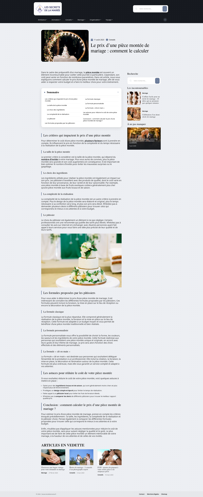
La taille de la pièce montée (57, 105)
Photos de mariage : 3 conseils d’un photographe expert (80, 468)
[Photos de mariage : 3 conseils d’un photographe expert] (81, 457)
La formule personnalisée (94, 103)
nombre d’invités (49, 159)
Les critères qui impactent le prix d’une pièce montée (61, 100)
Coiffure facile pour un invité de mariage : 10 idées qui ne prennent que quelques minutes (151, 99)
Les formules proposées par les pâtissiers (60, 123)
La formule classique (92, 99)
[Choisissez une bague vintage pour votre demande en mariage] (53, 457)
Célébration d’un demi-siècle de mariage (151, 115)
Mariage (44, 473)
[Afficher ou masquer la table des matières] (89, 92)
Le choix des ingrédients (56, 110)
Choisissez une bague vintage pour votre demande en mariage (53, 468)
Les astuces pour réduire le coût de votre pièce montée (100, 113)
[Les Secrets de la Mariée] (47, 8)
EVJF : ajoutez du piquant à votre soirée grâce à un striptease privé (108, 469)
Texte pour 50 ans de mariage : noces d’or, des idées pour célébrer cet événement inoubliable (143, 141)
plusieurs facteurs (93, 140)
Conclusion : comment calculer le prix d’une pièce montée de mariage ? (99, 120)
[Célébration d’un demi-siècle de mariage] (134, 114)
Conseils (112, 40)
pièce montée (92, 72)
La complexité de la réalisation (58, 114)
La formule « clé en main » (94, 108)
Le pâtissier (51, 119)
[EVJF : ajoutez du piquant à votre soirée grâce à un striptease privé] (110, 457)
